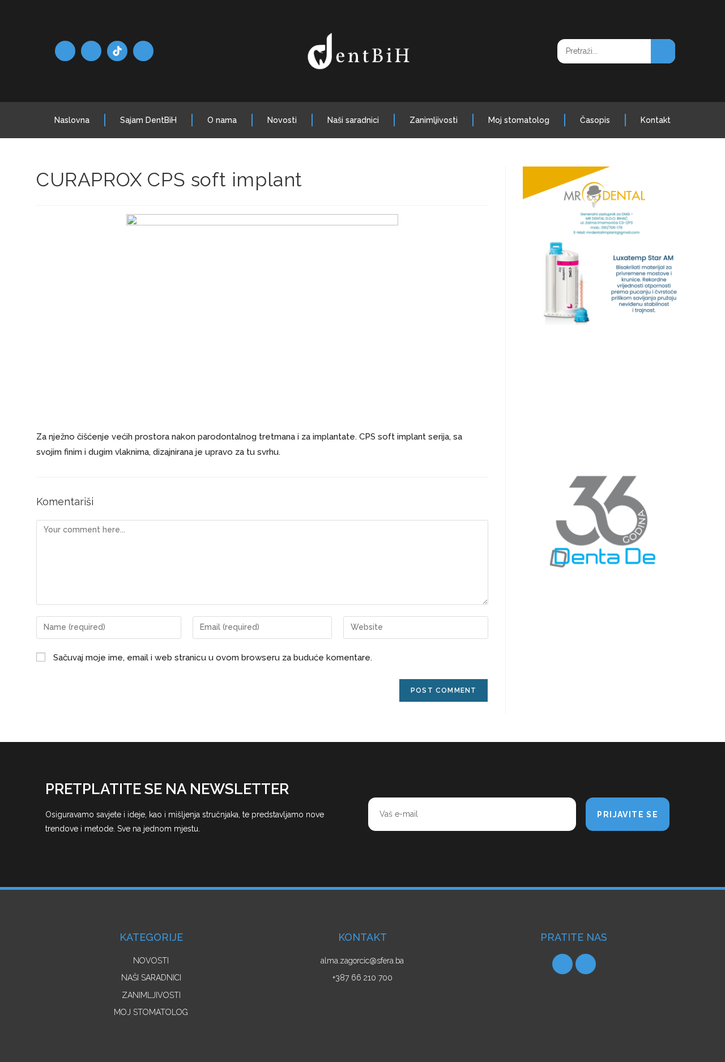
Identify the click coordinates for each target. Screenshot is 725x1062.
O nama (222, 120)
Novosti (282, 120)
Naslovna (71, 120)
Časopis (595, 120)
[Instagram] (91, 51)
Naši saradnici (353, 120)
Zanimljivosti (434, 120)
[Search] (663, 51)
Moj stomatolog (518, 120)
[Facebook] (65, 51)
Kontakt (656, 120)
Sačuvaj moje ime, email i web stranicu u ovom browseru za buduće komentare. (212, 657)
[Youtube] (143, 51)
